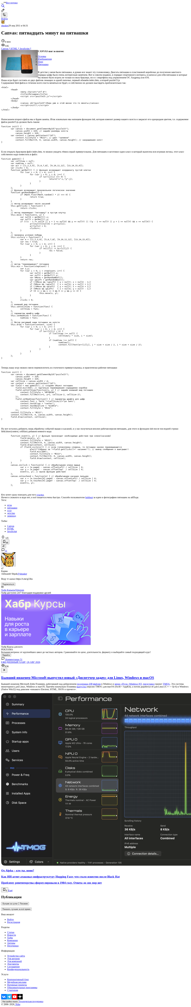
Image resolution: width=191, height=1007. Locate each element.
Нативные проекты (17, 985)
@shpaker (22, 574)
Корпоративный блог (18, 979)
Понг (40, 61)
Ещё (10, 890)
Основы (42, 56)
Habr (17, 1004)
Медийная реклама (16, 982)
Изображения (45, 59)
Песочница (13, 945)
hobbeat (89, 497)
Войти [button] (4, 18)
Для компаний (14, 961)
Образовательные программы (22, 987)
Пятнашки (43, 64)
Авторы (11, 943)
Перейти (6, 655)
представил (149, 684)
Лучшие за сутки (9, 904)
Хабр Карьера (8, 590)
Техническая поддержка (31, 1001)
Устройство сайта (16, 956)
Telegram (19, 590)
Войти (10, 919)
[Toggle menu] (2, 3)
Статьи (10, 932)
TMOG (166, 684)
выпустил (82, 686)
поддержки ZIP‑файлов (89, 684)
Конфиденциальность (18, 969)
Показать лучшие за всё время (16, 909)
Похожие (24, 904)
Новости (11, 935)
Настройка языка (10, 1001)
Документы (13, 964)
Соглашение (13, 966)
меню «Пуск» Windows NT (128, 684)
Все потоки (12, 2)
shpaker (5, 25)
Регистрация (13, 922)
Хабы (10, 937)
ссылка (40, 494)
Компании (12, 940)
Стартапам (12, 990)
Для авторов (13, 958)
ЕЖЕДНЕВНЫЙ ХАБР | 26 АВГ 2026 (20, 662)
